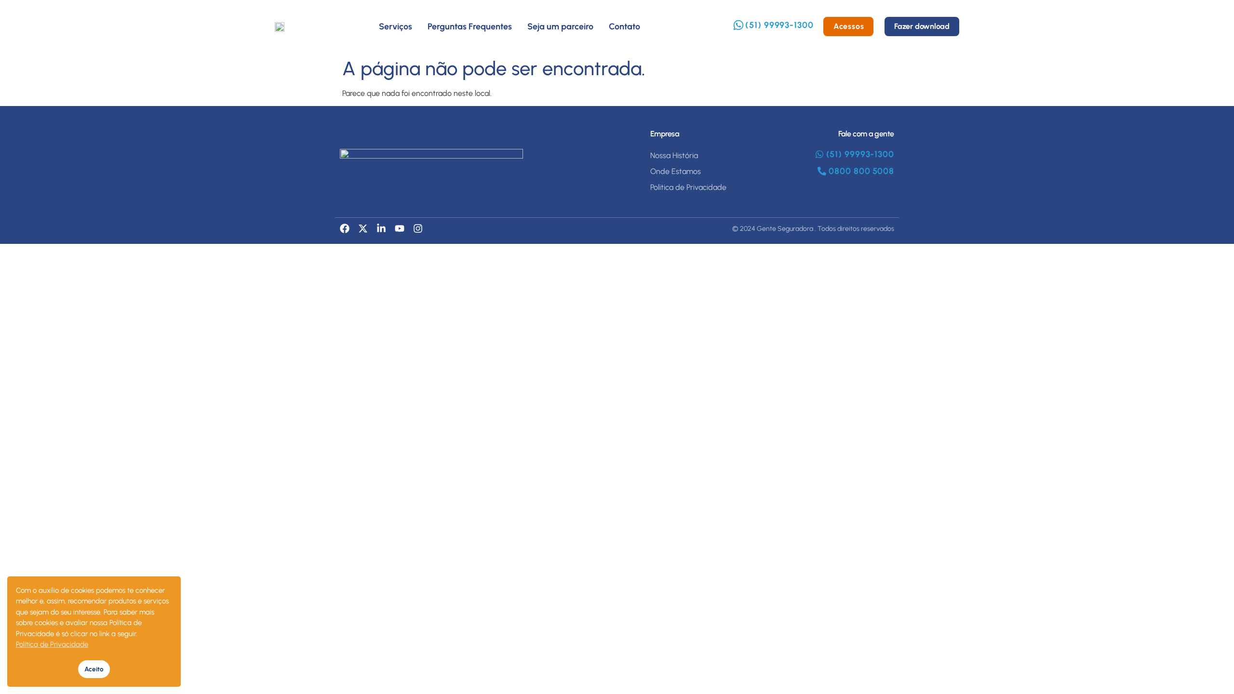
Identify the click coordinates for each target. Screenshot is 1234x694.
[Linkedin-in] (381, 228)
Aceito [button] (94, 669)
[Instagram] (418, 228)
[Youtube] (399, 228)
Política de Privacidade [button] (52, 644)
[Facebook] (344, 228)
